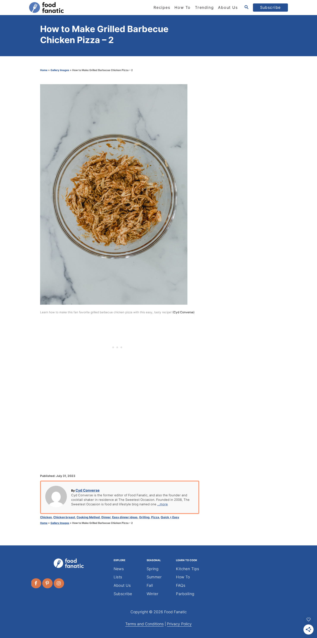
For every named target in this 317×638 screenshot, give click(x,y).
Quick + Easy (170, 517)
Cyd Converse (87, 490)
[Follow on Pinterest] (48, 583)
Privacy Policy (179, 624)
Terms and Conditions (144, 624)
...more (162, 504)
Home (43, 70)
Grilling (144, 517)
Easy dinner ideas (125, 517)
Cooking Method (88, 517)
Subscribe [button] (270, 7)
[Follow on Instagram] (59, 583)
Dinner (106, 517)
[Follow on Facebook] (36, 583)
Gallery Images (59, 70)
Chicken (46, 517)
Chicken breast (64, 517)
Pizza (155, 517)
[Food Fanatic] (68, 7)
